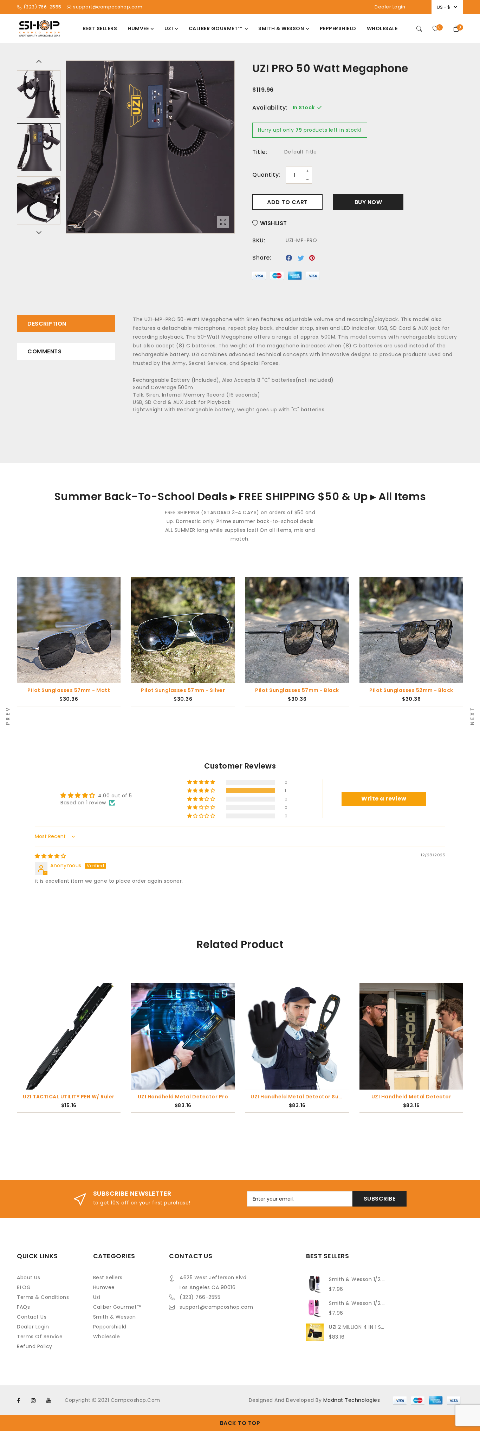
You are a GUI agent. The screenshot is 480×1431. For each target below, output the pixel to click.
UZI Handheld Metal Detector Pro (183, 1096)
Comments (44, 351)
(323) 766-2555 (200, 1297)
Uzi (96, 1297)
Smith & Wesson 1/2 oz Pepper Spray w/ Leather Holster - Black (358, 1279)
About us (28, 1277)
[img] (50, 856)
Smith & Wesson (114, 1316)
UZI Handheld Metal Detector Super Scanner (297, 1096)
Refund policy (34, 1346)
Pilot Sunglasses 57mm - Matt (68, 690)
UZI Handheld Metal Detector (411, 1096)
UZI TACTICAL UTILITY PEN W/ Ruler (69, 1096)
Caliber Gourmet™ (117, 1307)
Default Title (300, 151)
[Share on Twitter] (301, 258)
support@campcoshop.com (216, 1307)
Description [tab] (46, 324)
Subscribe (380, 1199)
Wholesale (106, 1336)
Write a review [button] (383, 799)
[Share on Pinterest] (312, 258)
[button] (201, 790)
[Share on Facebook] (289, 258)
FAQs (23, 1307)
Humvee (104, 1287)
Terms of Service (40, 1336)
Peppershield (110, 1326)
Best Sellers (108, 1277)
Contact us (31, 1316)
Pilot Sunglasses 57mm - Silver (183, 690)
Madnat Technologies (351, 1400)
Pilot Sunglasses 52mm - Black (411, 690)
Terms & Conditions (43, 1297)
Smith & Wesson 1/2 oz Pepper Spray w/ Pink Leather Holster (358, 1303)
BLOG (24, 1287)
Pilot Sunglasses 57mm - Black (297, 690)
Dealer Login (390, 7)
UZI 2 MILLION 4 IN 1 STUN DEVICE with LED (358, 1327)
